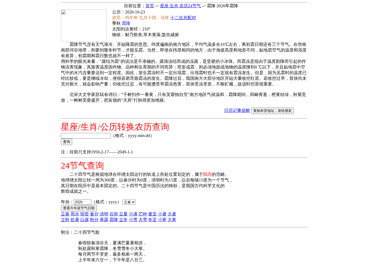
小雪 (133, 219)
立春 (65, 214)
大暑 (172, 214)
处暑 (75, 219)
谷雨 (113, 214)
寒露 (104, 219)
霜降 (113, 219)
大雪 (142, 219)
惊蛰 (84, 214)
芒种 (142, 214)
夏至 (152, 214)
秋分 (94, 219)
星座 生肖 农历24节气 (180, 6)
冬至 (152, 219)
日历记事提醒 (237, 110)
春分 (94, 214)
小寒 (162, 219)
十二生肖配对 (183, 17)
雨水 (75, 214)
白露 (84, 219)
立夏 (123, 214)
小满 (133, 214)
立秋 (65, 219)
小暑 (162, 214)
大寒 (172, 219)
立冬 (123, 219)
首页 (149, 6)
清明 (104, 214)
